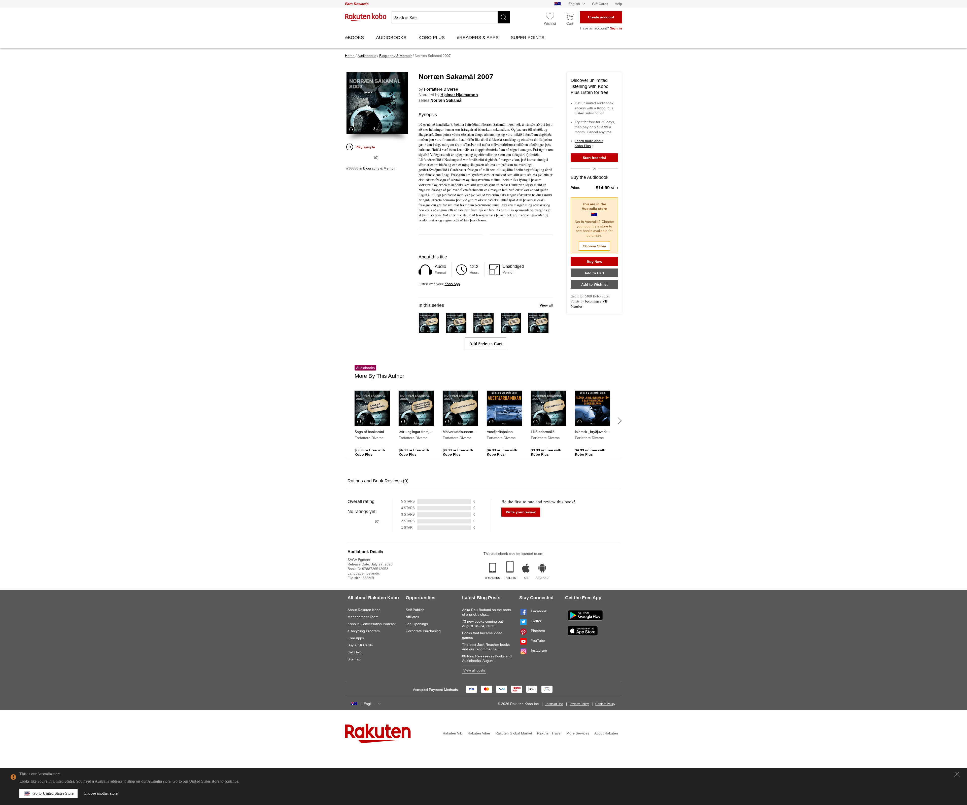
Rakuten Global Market (513, 733)
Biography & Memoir (379, 168)
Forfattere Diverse (441, 89)
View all (546, 305)
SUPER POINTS (528, 37)
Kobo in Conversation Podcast (372, 624)
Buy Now (594, 262)
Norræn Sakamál (446, 100)
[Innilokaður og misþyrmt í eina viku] (511, 330)
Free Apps (356, 638)
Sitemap (354, 659)
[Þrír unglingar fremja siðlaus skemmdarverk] (483, 330)
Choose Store (594, 246)
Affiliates (412, 617)
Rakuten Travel (549, 733)
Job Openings (417, 624)
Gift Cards (600, 4)
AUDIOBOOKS (392, 37)
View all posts (474, 670)
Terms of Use (554, 704)
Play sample (365, 147)
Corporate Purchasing (423, 631)
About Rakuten (606, 733)
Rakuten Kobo (366, 17)
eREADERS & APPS (478, 37)
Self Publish (415, 610)
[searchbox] (451, 17)
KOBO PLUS (432, 37)
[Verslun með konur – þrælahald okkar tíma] (456, 330)
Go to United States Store (53, 793)
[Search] (504, 17)
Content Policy (605, 704)
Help (618, 4)
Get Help (355, 652)
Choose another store (101, 793)
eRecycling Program (364, 631)
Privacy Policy (579, 704)
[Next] (619, 421)
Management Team (363, 617)
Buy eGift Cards (360, 645)
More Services (577, 733)
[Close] (956, 774)
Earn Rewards (357, 4)
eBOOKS (355, 37)
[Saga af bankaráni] (429, 330)
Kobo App (452, 284)
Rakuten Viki (453, 733)
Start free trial (594, 158)
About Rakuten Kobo (364, 610)
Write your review (521, 512)
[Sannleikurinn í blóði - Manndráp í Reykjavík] (538, 330)
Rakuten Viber (479, 733)
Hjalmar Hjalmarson (459, 95)
